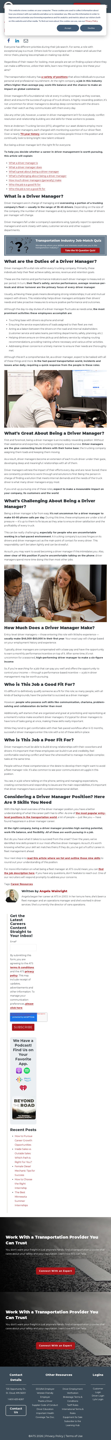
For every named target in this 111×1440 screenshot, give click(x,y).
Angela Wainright (53, 891)
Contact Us (16, 1410)
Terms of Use (74, 1436)
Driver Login (98, 1395)
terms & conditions (22, 967)
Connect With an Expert (55, 1271)
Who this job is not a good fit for (27, 189)
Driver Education (45, 1409)
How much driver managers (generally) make (35, 180)
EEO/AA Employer (45, 1389)
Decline (91, 28)
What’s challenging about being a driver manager (37, 176)
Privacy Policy (91, 21)
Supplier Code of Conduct (45, 1405)
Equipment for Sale (72, 1417)
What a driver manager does (25, 167)
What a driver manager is (23, 163)
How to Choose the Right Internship (23, 1183)
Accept (68, 28)
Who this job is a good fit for (25, 184)
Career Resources (22, 884)
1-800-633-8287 (16, 1399)
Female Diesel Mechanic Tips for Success (25, 1170)
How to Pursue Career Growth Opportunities (23, 1140)
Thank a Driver (45, 1401)
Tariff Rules (72, 1405)
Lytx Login (98, 1399)
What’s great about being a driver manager (34, 171)
